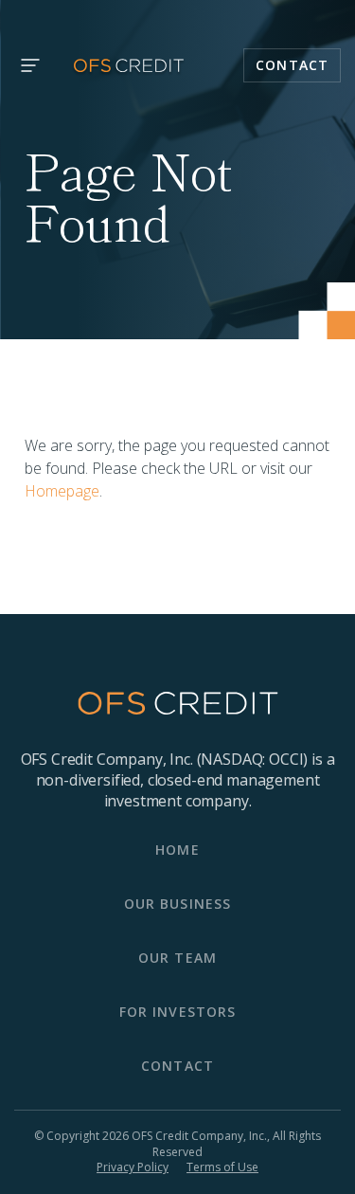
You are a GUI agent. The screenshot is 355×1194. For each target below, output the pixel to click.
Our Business (177, 904)
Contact (292, 65)
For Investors (178, 1012)
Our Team (177, 958)
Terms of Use (222, 1167)
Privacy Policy (133, 1167)
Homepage (62, 490)
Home (177, 850)
